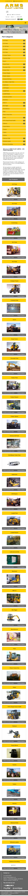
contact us (13, 163)
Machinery (5, 99)
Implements (5, 85)
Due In (4, 61)
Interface (10, 894)
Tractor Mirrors (6, 126)
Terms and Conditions (14, 893)
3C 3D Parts (6, 46)
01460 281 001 (9, 1)
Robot (4, 117)
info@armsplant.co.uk (18, 1)
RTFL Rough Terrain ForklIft (9, 120)
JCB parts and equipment (17, 155)
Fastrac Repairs (6, 73)
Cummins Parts (6, 58)
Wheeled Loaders (7, 141)
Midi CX (5, 102)
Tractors (5, 129)
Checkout (18, 14)
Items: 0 (12, 16)
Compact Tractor (7, 55)
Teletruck (5, 123)
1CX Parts (5, 40)
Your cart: (8, 16)
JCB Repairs (6, 87)
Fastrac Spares (6, 76)
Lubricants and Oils (7, 96)
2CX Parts (5, 43)
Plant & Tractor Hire (7, 114)
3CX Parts (5, 49)
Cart (14, 14)
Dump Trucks (6, 64)
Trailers (4, 132)
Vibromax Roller (6, 138)
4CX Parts (5, 52)
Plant (4, 111)
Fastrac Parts (6, 70)
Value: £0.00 (19, 16)
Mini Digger (5, 105)
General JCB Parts (7, 79)
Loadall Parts (6, 90)
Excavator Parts (6, 67)
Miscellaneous (6, 108)
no (21, 19)
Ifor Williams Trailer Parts (8, 82)
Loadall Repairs (6, 93)
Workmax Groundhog (8, 144)
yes (18, 19)
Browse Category (21, 199)
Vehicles (5, 135)
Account (9, 14)
